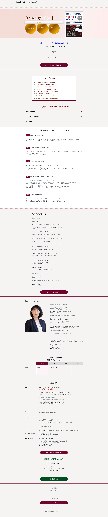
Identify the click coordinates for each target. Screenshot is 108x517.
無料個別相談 (54, 479)
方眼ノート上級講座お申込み (54, 292)
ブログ (54, 502)
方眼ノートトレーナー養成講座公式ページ (54, 43)
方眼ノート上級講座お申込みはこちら (54, 65)
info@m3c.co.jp (55, 490)
